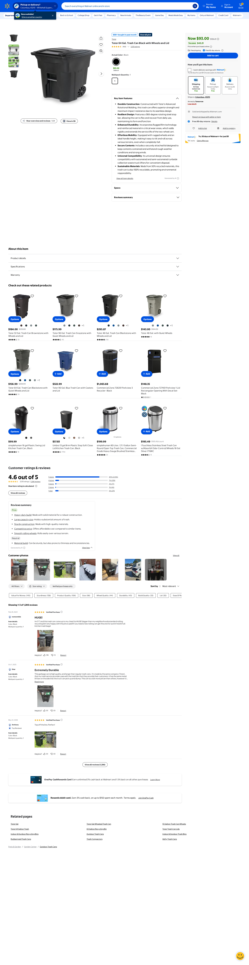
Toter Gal (14, 824)
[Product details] (177, 258)
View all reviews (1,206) (95, 764)
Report (63, 655)
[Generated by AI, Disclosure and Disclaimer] (178, 178)
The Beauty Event (143, 15)
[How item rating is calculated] (36, 486)
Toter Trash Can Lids (171, 829)
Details (214, 121)
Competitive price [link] (23, 528)
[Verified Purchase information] (61, 612)
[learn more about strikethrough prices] (218, 39)
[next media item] (101, 73)
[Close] (53, 15)
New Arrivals (125, 15)
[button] (209, 6)
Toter (114, 39)
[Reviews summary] (128, 46)
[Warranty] (177, 275)
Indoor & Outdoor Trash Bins (174, 834)
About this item (18, 248)
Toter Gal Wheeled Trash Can (99, 824)
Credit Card (223, 15)
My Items (191, 15)
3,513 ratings (135, 47)
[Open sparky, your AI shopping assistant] (240, 956)
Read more (39, 682)
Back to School (66, 15)
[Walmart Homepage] (7, 6)
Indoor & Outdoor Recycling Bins (24, 834)
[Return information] (221, 50)
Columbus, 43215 (202, 97)
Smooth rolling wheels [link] (25, 533)
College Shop (83, 15)
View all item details (124, 178)
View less (86, 547)
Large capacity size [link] (23, 519)
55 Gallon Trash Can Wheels (174, 824)
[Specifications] (177, 266)
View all (176, 555)
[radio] (116, 64)
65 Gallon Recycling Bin (97, 829)
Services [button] (29, 15)
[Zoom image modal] (101, 50)
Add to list (202, 128)
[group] (126, 46)
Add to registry (229, 128)
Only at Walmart (207, 15)
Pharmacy (111, 15)
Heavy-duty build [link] (22, 515)
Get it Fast (98, 15)
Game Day (159, 15)
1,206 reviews (35, 482)
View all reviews (18, 493)
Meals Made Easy (175, 15)
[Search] (195, 6)
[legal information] (211, 46)
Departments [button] (11, 15)
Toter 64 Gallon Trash (20, 829)
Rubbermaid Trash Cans (21, 839)
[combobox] (130, 6)
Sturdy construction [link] (24, 524)
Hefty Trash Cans (169, 839)
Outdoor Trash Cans (95, 834)
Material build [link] (21, 543)
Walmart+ (237, 15)
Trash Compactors (94, 839)
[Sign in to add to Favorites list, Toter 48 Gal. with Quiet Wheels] (165, 296)
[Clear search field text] (188, 6)
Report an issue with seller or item (206, 117)
